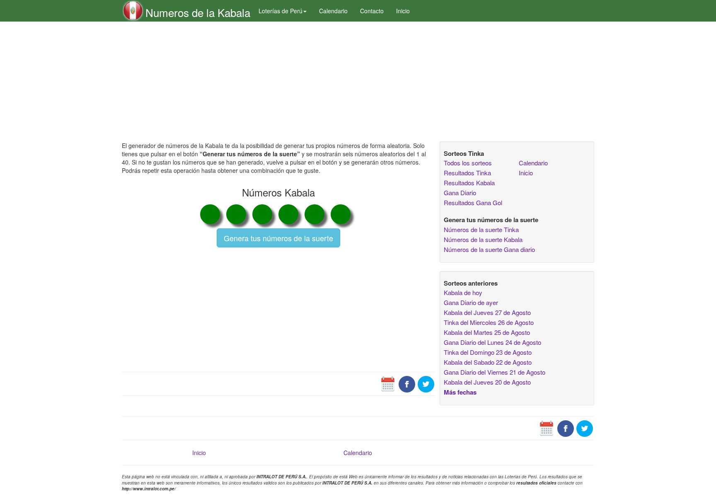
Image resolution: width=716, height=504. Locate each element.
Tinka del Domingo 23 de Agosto (488, 352)
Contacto (372, 11)
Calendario (333, 11)
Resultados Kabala (469, 182)
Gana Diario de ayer (471, 302)
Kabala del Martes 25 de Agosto (487, 332)
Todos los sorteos (468, 162)
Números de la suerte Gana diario (489, 249)
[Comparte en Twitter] (426, 383)
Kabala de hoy (463, 292)
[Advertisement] (278, 82)
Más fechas (460, 392)
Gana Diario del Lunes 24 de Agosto (492, 342)
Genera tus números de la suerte (278, 238)
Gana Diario (460, 192)
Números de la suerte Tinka (481, 229)
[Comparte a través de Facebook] (407, 383)
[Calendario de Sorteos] (388, 383)
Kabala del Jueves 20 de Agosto (487, 382)
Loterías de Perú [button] (280, 11)
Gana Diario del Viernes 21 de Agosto (494, 372)
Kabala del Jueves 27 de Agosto (487, 312)
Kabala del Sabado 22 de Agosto (488, 362)
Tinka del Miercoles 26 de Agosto (489, 322)
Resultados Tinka (467, 172)
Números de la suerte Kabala (483, 239)
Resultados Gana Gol (473, 202)
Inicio (403, 11)
